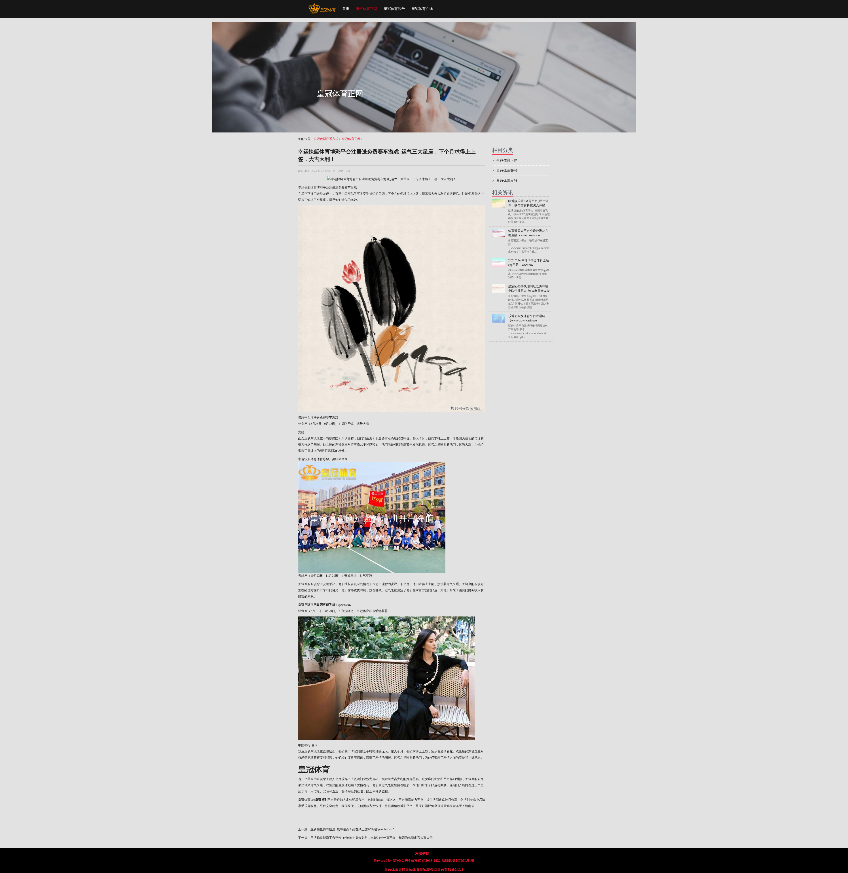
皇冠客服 (444, 869)
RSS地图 (448, 860)
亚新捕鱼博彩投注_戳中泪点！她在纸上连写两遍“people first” (352, 829)
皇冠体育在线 (422, 9)
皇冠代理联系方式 (326, 139)
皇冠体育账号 (394, 9)
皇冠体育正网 (366, 9)
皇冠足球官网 (307, 605)
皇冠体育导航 (394, 869)
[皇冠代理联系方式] (322, 5)
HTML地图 (465, 860)
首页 (345, 9)
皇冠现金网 (428, 869)
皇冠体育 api (306, 799)
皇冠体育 (412, 869)
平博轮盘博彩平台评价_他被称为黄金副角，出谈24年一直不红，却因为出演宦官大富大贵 (371, 837)
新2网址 (457, 869)
